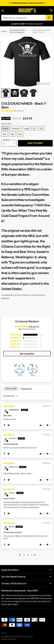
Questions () (26, 388)
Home (4, 31)
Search (4, 633)
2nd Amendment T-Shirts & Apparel (18, 31)
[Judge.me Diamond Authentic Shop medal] (19, 369)
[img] (9, 406)
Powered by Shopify (8, 639)
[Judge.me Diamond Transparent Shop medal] (32, 369)
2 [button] (24, 555)
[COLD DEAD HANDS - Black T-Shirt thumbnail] (5, 93)
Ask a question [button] (27, 353)
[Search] (49, 18)
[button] (7, 110)
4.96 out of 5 (34, 326)
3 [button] (28, 555)
